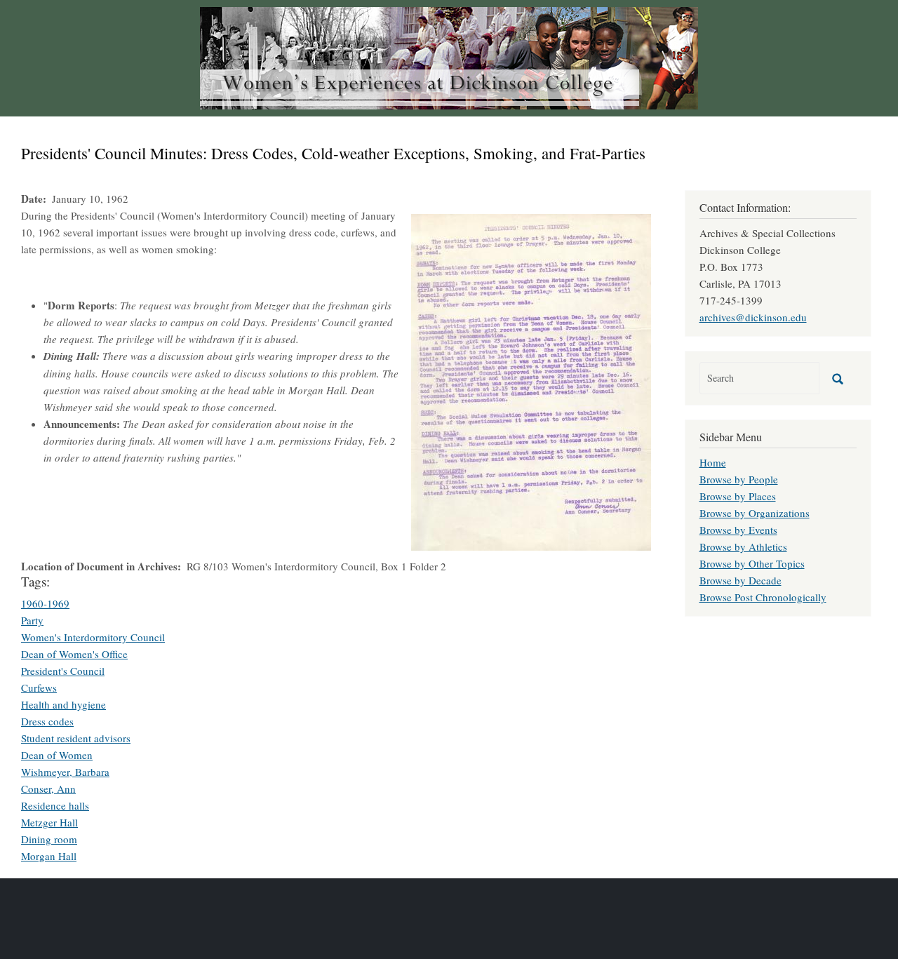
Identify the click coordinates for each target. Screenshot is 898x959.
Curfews (39, 687)
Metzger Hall (49, 822)
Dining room (49, 839)
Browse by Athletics (743, 546)
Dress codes (47, 721)
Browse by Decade (740, 580)
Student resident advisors (75, 738)
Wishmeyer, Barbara (65, 772)
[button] (531, 380)
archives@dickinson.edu (753, 317)
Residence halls (55, 805)
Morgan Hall (48, 856)
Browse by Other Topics (752, 563)
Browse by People (738, 479)
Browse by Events (738, 530)
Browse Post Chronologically (762, 597)
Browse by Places (737, 496)
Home (712, 462)
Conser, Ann (48, 789)
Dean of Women (57, 755)
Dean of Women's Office (74, 654)
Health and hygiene (63, 704)
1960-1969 (45, 603)
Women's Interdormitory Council (93, 637)
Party (32, 620)
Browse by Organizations (754, 513)
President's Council (63, 671)
